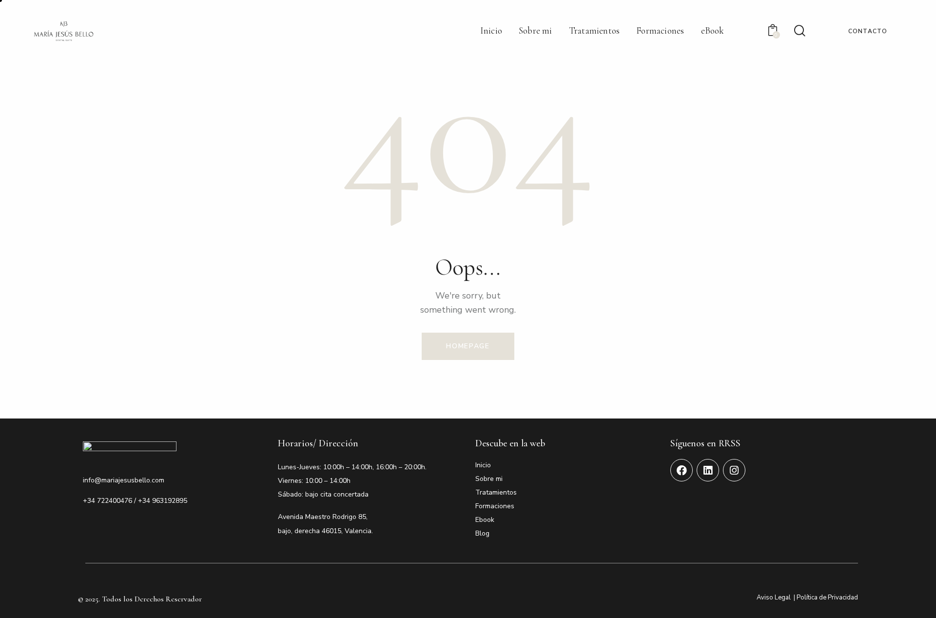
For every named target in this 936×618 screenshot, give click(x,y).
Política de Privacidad (827, 597)
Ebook (484, 519)
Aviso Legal (774, 597)
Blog (482, 533)
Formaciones (494, 506)
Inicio (483, 465)
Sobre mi (489, 478)
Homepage (468, 346)
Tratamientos (496, 492)
